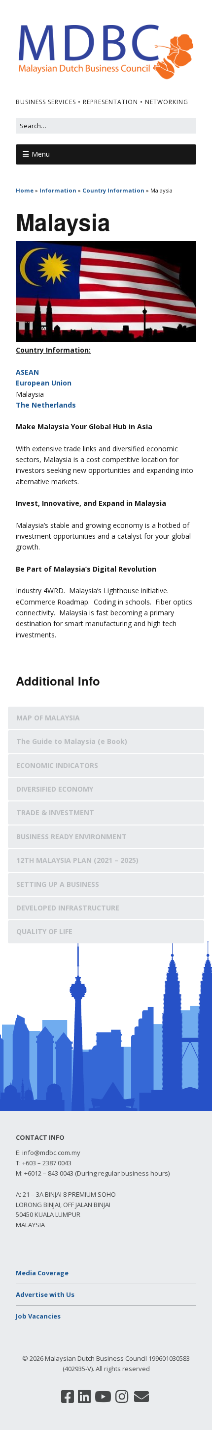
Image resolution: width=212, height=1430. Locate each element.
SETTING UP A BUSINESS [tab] (57, 884)
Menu (41, 154)
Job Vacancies (38, 1316)
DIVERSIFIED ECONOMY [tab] (54, 789)
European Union (43, 382)
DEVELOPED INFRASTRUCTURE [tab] (67, 907)
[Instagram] (121, 1396)
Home (25, 190)
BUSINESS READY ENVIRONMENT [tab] (71, 836)
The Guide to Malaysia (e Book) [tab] (71, 741)
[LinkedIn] (84, 1396)
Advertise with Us (45, 1294)
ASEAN (27, 372)
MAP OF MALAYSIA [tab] (48, 717)
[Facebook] (67, 1396)
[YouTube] (103, 1396)
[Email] (141, 1396)
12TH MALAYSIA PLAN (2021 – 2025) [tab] (77, 860)
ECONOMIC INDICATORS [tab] (57, 765)
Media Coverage (42, 1272)
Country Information (113, 190)
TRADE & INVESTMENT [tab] (55, 812)
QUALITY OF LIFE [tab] (44, 931)
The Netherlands (46, 405)
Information (57, 190)
